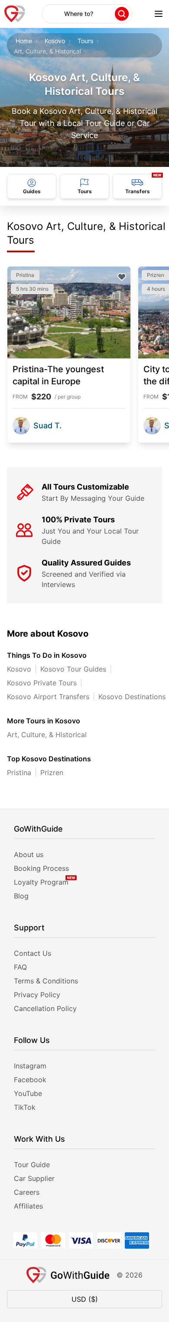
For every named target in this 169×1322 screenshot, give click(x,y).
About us (28, 854)
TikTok (25, 1107)
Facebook (30, 1079)
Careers (26, 1192)
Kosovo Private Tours (42, 682)
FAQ (20, 967)
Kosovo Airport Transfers (48, 696)
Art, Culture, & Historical (47, 734)
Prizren (51, 772)
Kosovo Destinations (132, 696)
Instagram (30, 1065)
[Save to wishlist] (122, 277)
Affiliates (28, 1206)
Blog (21, 896)
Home (24, 40)
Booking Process (41, 868)
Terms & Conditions (46, 981)
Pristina (19, 772)
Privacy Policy (37, 994)
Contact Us (32, 953)
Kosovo (55, 40)
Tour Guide (32, 1164)
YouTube (28, 1093)
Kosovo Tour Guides (73, 669)
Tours (85, 40)
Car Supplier (34, 1178)
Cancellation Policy (45, 1008)
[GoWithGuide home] (15, 14)
